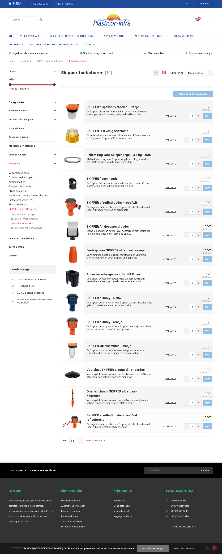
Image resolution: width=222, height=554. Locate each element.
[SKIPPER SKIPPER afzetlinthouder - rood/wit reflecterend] (72, 421)
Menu (16, 3)
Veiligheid (14, 44)
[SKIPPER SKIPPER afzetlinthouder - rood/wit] (72, 206)
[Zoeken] (40, 19)
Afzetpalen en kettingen (149, 36)
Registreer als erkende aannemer (30, 53)
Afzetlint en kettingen (21, 177)
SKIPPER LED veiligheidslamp (107, 131)
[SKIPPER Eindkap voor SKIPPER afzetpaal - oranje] (72, 254)
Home (10, 36)
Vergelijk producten (123, 516)
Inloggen (204, 3)
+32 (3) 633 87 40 (179, 511)
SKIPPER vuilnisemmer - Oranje (109, 346)
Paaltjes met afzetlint (20, 186)
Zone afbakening (18, 204)
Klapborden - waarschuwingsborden (28, 195)
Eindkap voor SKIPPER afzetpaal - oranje (115, 250)
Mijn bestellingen (122, 506)
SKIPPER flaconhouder (103, 178)
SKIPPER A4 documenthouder (108, 226)
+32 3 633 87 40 (40, 3)
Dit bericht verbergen (152, 548)
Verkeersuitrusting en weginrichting (71, 36)
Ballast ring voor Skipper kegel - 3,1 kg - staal (119, 155)
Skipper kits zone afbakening (27, 228)
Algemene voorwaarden (73, 506)
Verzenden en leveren (72, 521)
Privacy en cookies (70, 511)
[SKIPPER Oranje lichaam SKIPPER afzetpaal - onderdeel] (72, 397)
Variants (170, 116)
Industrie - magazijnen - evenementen (52, 44)
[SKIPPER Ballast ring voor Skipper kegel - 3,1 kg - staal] (72, 159)
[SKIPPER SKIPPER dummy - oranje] (72, 326)
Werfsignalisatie (30, 36)
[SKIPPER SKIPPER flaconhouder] (72, 182)
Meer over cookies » (184, 548)
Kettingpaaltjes (17, 182)
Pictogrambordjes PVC (21, 200)
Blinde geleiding (17, 191)
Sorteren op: (177, 72)
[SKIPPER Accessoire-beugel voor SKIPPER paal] (72, 278)
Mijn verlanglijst (121, 511)
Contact (89, 44)
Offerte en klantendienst (73, 526)
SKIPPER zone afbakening (50, 61)
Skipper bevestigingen (23, 214)
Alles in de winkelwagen (193, 93)
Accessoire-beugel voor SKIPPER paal (114, 274)
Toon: (64, 440)
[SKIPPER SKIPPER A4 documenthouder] (72, 230)
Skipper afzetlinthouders (25, 219)
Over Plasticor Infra (70, 500)
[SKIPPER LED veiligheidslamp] (72, 135)
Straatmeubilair (183, 36)
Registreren (119, 500)
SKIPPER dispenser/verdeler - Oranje (113, 107)
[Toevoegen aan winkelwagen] (207, 116)
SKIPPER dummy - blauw (104, 298)
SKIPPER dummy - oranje (104, 322)
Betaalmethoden (69, 516)
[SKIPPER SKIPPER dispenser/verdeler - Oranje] (72, 111)
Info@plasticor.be (180, 516)
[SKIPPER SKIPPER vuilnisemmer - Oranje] (72, 350)
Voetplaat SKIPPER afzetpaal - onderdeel (116, 369)
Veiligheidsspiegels (19, 173)
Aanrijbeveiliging (114, 36)
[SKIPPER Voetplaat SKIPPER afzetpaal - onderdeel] (72, 374)
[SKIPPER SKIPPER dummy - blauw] (72, 302)
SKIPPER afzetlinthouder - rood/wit (112, 202)
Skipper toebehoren (79, 61)
